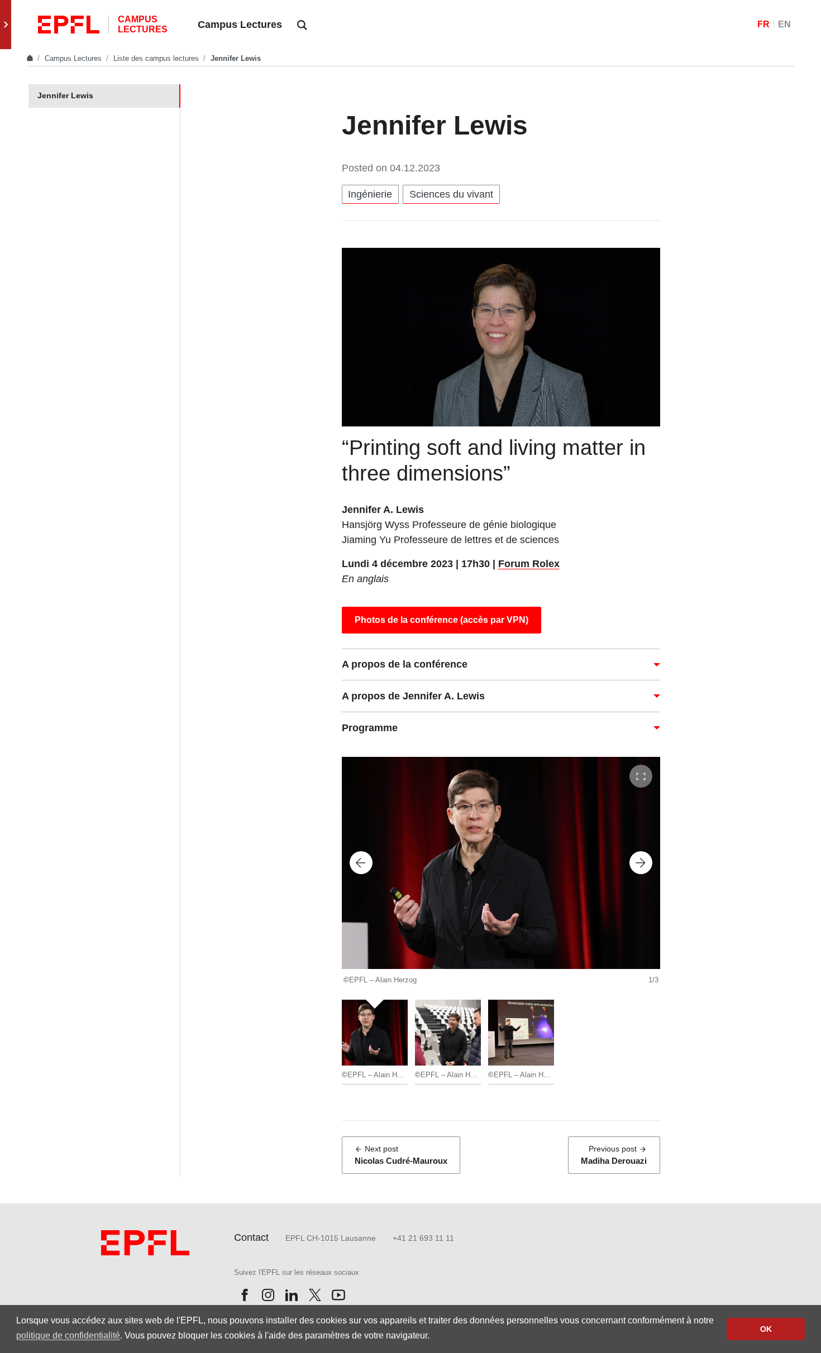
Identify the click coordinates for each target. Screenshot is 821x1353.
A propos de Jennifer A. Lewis (413, 696)
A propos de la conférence (404, 664)
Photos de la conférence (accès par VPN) (441, 620)
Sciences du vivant (451, 194)
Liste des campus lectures (157, 58)
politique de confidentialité (68, 1335)
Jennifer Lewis (65, 95)
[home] (31, 58)
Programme (370, 727)
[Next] (640, 862)
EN (784, 24)
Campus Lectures (74, 58)
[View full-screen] (640, 776)
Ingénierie (370, 194)
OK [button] (766, 1329)
